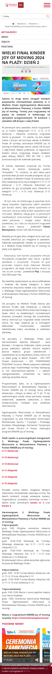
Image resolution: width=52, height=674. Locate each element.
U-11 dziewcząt (10, 450)
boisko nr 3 (37, 502)
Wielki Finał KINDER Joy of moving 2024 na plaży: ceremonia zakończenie (20, 654)
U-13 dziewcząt (10, 463)
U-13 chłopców (9, 483)
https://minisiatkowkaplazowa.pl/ (30, 617)
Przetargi (7, 46)
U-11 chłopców (9, 470)
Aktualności (21, 24)
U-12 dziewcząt (10, 457)
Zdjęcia (5, 42)
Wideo (4, 37)
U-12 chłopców (9, 476)
